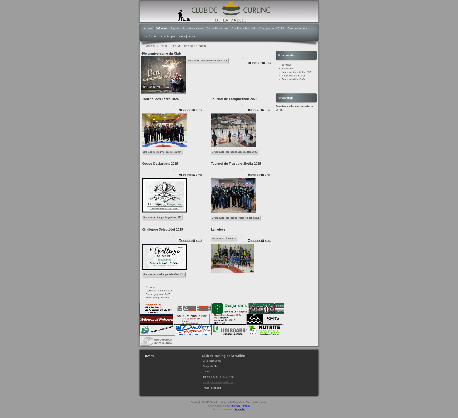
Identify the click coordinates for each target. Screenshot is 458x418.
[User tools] (243, 58)
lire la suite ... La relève (224, 238)
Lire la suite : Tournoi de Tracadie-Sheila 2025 (235, 217)
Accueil (148, 28)
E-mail (269, 62)
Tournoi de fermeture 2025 (159, 290)
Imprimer (257, 62)
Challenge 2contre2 (243, 28)
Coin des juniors (297, 28)
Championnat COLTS (271, 28)
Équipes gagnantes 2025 (158, 294)
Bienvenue (151, 287)
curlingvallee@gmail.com (218, 382)
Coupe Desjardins (217, 28)
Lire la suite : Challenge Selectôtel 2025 (164, 274)
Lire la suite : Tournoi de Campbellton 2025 (234, 151)
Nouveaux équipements (157, 297)
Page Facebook (212, 388)
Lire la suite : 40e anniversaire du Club (207, 60)
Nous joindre (187, 36)
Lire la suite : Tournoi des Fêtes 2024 (162, 151)
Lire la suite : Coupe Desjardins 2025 (162, 217)
